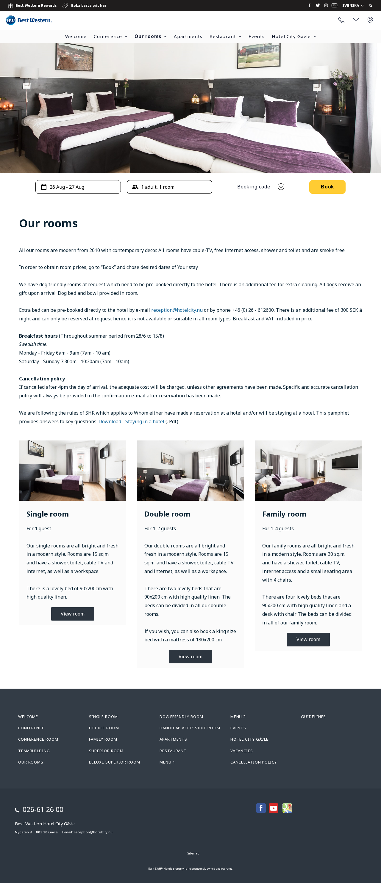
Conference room (38, 739)
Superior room (106, 750)
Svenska (351, 5)
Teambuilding (34, 750)
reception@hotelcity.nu (177, 310)
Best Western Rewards (36, 5)
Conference (108, 36)
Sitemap (193, 853)
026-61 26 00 (43, 809)
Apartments (188, 36)
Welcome (76, 36)
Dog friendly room (181, 716)
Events (257, 36)
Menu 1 (167, 762)
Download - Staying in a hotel (131, 421)
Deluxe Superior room (114, 762)
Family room (103, 739)
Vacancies (241, 750)
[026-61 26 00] (341, 20)
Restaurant (223, 36)
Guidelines (313, 716)
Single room (103, 716)
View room (73, 613)
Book (327, 186)
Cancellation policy (253, 762)
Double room (104, 728)
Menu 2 (238, 716)
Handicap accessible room (190, 728)
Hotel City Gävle (291, 36)
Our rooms (148, 36)
